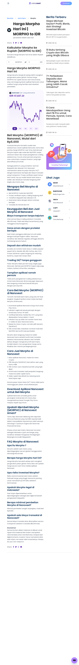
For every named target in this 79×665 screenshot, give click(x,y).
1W (20, 129)
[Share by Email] (21, 43)
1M (25, 129)
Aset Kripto (22, 18)
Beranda (10, 18)
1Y (31, 129)
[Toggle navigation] (8, 3)
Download (66, 3)
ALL (36, 129)
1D (15, 129)
